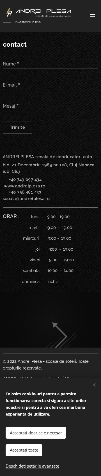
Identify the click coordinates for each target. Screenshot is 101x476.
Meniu (92, 16)
